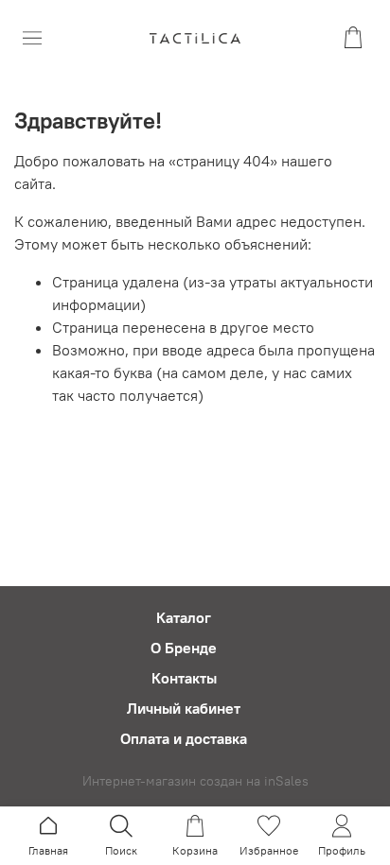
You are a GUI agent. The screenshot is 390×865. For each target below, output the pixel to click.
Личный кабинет (183, 708)
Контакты (184, 677)
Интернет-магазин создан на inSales (195, 780)
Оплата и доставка (183, 738)
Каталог (183, 617)
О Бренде (184, 647)
